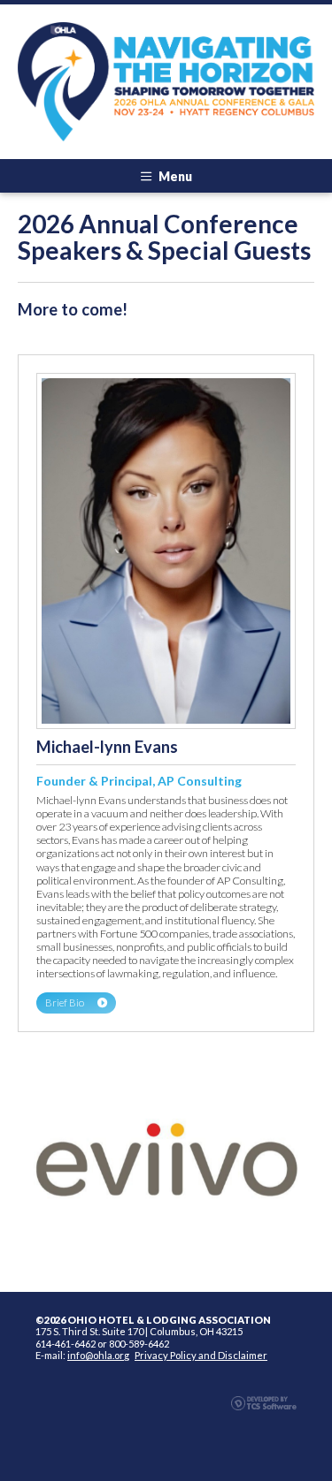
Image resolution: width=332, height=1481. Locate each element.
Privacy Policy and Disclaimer (201, 1355)
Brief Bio (64, 1002)
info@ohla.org (98, 1355)
